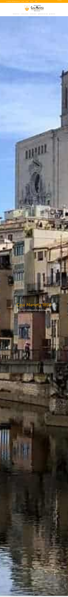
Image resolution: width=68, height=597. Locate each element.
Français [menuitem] (31, 1)
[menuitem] (22, 1)
